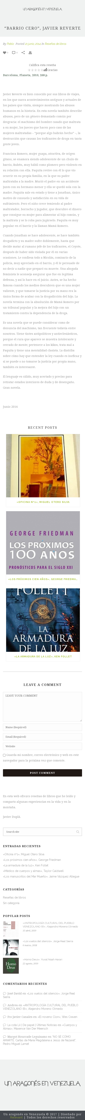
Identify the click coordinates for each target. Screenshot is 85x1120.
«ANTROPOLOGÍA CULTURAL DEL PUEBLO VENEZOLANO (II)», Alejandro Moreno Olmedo (50, 925)
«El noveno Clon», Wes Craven (57, 1016)
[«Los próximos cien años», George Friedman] (43, 542)
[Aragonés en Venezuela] (42, 9)
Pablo (10, 43)
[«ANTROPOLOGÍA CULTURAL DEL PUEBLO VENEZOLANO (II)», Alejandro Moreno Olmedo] (11, 929)
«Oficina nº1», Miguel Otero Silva (43, 502)
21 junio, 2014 (33, 43)
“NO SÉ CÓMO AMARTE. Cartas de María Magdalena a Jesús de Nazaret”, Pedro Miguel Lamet (39, 1040)
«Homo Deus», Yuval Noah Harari (42, 959)
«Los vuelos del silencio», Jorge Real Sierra (48, 941)
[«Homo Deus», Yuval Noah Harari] (11, 966)
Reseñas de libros (55, 43)
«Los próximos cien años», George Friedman (43, 579)
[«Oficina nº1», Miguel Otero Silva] (43, 465)
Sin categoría (11, 903)
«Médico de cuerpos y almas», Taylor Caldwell (33, 871)
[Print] (32, 52)
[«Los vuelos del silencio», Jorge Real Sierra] (11, 947)
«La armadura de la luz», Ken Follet (43, 656)
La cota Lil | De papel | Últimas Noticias (32, 1025)
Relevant (16, 1117)
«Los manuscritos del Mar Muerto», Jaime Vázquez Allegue (41, 876)
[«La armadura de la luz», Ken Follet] (43, 620)
